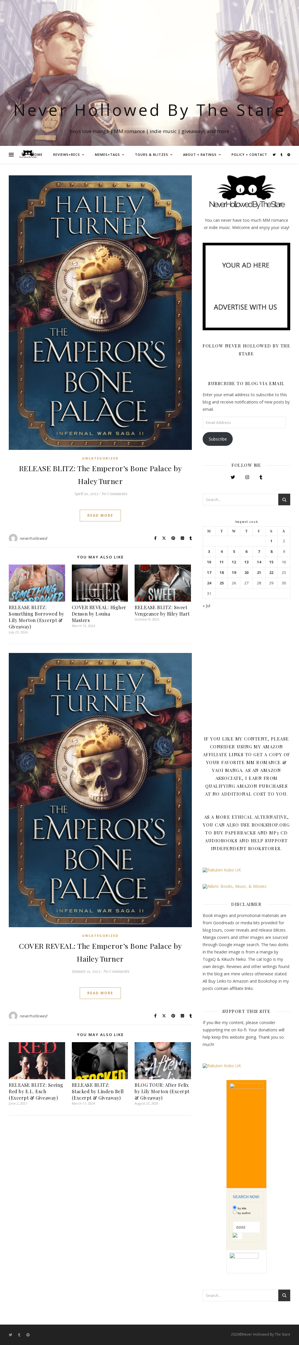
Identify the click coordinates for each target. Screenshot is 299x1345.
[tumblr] (282, 155)
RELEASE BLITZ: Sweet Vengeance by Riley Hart (162, 610)
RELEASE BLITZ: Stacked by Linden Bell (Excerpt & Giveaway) (98, 1091)
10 (209, 562)
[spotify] (288, 155)
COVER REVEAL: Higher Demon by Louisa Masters (99, 613)
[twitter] (275, 155)
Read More (100, 515)
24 (209, 583)
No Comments (114, 493)
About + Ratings (200, 154)
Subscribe (218, 439)
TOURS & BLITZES (151, 154)
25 (222, 583)
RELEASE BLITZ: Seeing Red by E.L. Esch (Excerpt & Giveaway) (36, 1091)
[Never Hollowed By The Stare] (28, 154)
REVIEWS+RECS (66, 154)
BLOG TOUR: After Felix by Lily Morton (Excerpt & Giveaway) (162, 1091)
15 (271, 562)
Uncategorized (100, 458)
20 (246, 572)
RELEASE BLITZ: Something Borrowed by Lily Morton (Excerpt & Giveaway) (36, 617)
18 (222, 572)
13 (246, 562)
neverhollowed (33, 538)
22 (271, 572)
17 (209, 572)
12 (234, 562)
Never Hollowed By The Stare (149, 109)
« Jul (206, 605)
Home (37, 154)
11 (222, 562)
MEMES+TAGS (107, 154)
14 (259, 562)
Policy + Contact (249, 154)
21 (259, 572)
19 (234, 572)
